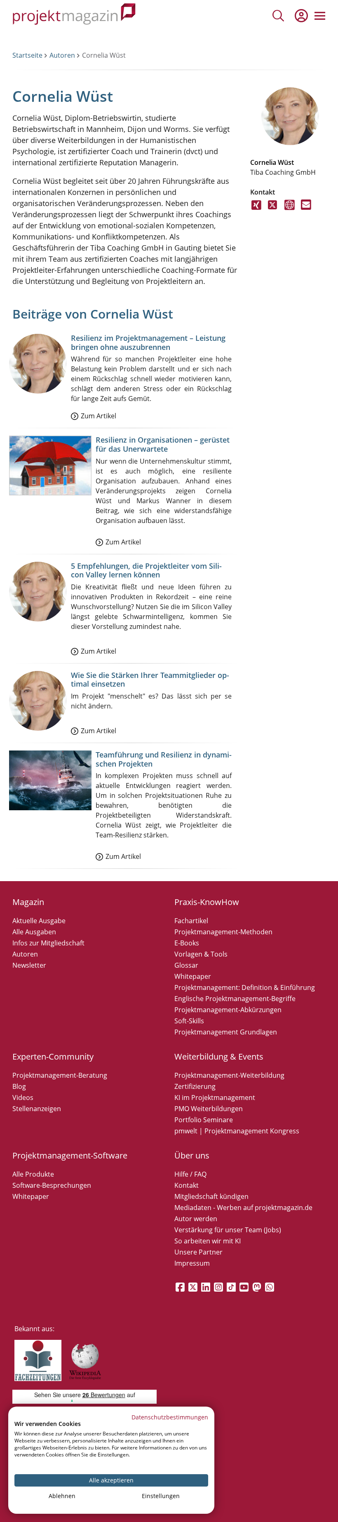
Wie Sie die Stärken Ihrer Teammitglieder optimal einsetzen (150, 679)
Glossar (186, 965)
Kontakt (186, 1185)
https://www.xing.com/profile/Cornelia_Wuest (256, 209)
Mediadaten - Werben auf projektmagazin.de (243, 1207)
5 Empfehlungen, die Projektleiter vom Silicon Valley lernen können (146, 570)
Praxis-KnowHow (206, 902)
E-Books (186, 942)
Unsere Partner (198, 1252)
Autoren (62, 55)
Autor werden (195, 1218)
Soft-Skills (189, 1020)
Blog (19, 1086)
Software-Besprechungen (51, 1185)
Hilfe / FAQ (190, 1174)
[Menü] (320, 15)
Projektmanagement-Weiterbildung (229, 1075)
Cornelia (263, 162)
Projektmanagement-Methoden (223, 931)
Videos (22, 1097)
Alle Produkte (33, 1174)
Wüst (286, 162)
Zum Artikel (98, 415)
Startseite (27, 55)
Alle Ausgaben (34, 931)
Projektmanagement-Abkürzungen (228, 1009)
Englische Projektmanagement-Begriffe (235, 998)
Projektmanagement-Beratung (59, 1075)
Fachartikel (191, 920)
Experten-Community (53, 1056)
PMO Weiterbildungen (208, 1108)
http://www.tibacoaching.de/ (289, 209)
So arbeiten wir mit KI (207, 1240)
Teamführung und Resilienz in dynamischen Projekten (164, 759)
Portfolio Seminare (203, 1119)
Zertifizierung (195, 1086)
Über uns (191, 1155)
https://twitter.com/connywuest (273, 209)
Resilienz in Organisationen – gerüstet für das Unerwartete (163, 444)
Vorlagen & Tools (201, 954)
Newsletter (29, 965)
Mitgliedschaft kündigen (211, 1196)
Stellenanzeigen (36, 1108)
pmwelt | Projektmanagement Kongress (236, 1130)
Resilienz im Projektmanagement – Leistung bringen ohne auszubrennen (148, 342)
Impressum (192, 1263)
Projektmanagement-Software (69, 1155)
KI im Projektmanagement (214, 1097)
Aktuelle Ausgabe (39, 920)
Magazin (28, 902)
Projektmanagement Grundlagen (225, 1032)
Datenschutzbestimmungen (169, 1417)
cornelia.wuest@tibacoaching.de (306, 209)
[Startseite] (74, 15)
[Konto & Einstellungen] (301, 15)
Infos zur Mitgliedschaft (48, 942)
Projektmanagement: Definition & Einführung (244, 987)
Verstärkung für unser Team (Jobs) (227, 1229)
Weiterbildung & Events (218, 1056)
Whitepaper (192, 976)
